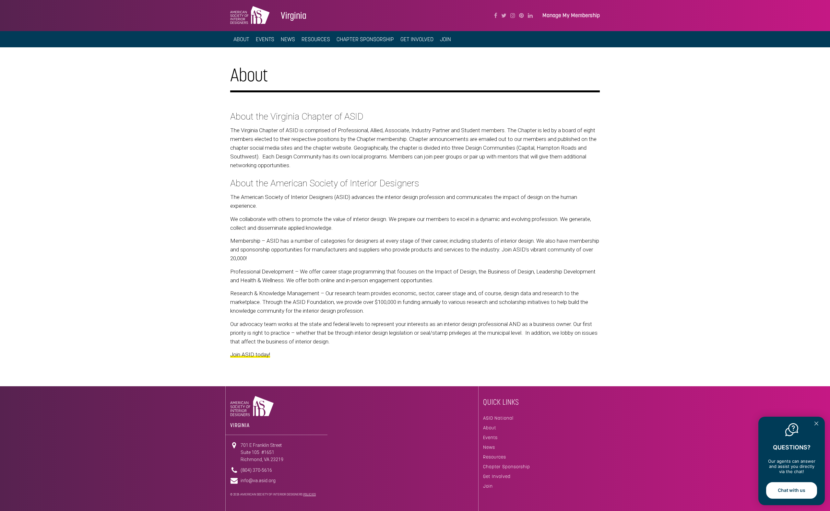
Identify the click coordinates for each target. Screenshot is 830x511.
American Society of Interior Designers (249, 15)
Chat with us (791, 490)
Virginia (293, 15)
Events (265, 39)
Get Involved (497, 476)
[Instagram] (512, 15)
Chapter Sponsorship (365, 39)
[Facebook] (495, 15)
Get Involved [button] (416, 39)
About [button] (241, 39)
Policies (309, 494)
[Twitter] (503, 15)
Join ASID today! (250, 354)
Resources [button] (316, 39)
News (288, 39)
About (489, 428)
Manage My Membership (571, 15)
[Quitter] (816, 424)
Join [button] (445, 39)
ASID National (498, 418)
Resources (494, 457)
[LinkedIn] (530, 15)
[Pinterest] (521, 15)
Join (488, 486)
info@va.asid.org (258, 480)
